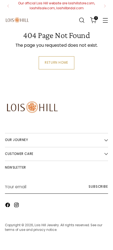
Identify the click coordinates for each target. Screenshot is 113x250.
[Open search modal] (81, 20)
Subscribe (98, 186)
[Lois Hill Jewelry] (17, 20)
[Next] (105, 6)
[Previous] (8, 6)
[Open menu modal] (105, 20)
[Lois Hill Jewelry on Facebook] (8, 206)
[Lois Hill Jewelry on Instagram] (17, 206)
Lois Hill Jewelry (47, 225)
